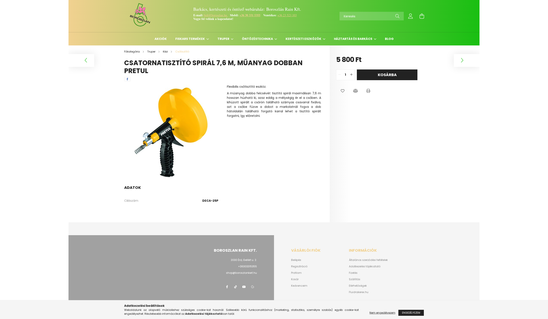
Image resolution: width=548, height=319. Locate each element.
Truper (223, 39)
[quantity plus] (351, 75)
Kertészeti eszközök (304, 39)
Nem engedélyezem (382, 312)
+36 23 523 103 (287, 15)
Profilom (296, 272)
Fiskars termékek (190, 39)
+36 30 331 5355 (250, 15)
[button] (342, 91)
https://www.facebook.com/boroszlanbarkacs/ (227, 287)
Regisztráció (299, 266)
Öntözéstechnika (258, 39)
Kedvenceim (299, 285)
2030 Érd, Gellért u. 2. (244, 260)
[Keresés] (397, 16)
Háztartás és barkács (353, 39)
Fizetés (353, 272)
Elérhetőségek (358, 285)
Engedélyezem (411, 312)
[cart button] (421, 16)
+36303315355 (247, 266)
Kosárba (387, 74)
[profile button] (410, 16)
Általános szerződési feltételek (368, 260)
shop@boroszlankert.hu (241, 273)
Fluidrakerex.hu (358, 292)
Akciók (161, 39)
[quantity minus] (339, 75)
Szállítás (354, 279)
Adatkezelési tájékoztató (364, 266)
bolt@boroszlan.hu (216, 15)
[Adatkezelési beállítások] (252, 287)
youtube (244, 287)
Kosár (295, 279)
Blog (389, 39)
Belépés (296, 260)
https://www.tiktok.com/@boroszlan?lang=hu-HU (235, 287)
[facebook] (127, 79)
